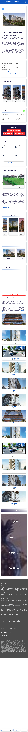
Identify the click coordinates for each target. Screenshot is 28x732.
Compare (22, 56)
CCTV (3, 145)
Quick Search (11, 620)
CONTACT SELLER (20, 73)
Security (4, 153)
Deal (12, 73)
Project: (4, 35)
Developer (4, 62)
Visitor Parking (18, 145)
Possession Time (6, 69)
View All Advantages (13, 162)
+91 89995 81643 (7, 627)
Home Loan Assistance (14, 130)
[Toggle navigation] (25, 2)
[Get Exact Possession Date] (8, 71)
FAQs (6, 621)
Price (16, 65)
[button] (11, 29)
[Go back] (3, 9)
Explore (5, 207)
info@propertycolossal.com (9, 629)
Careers (2, 621)
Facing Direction (6, 118)
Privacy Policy (20, 621)
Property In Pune (18, 620)
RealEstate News (4, 620)
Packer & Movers (20, 133)
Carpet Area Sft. (5, 114)
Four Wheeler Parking (19, 114)
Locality (4, 65)
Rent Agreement (8, 133)
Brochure (23, 244)
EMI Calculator (15, 294)
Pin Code (17, 62)
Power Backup (18, 153)
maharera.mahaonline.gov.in (17, 651)
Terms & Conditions (12, 621)
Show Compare (6, 730)
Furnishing (17, 118)
